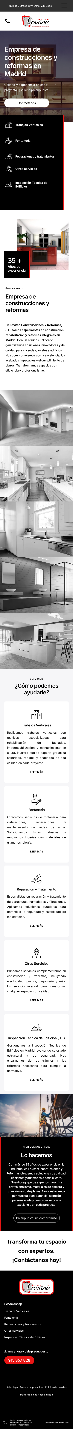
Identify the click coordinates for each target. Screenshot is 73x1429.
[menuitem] (36, 1312)
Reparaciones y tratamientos (35, 156)
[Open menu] (64, 6)
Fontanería (23, 140)
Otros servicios (26, 169)
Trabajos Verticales (29, 125)
